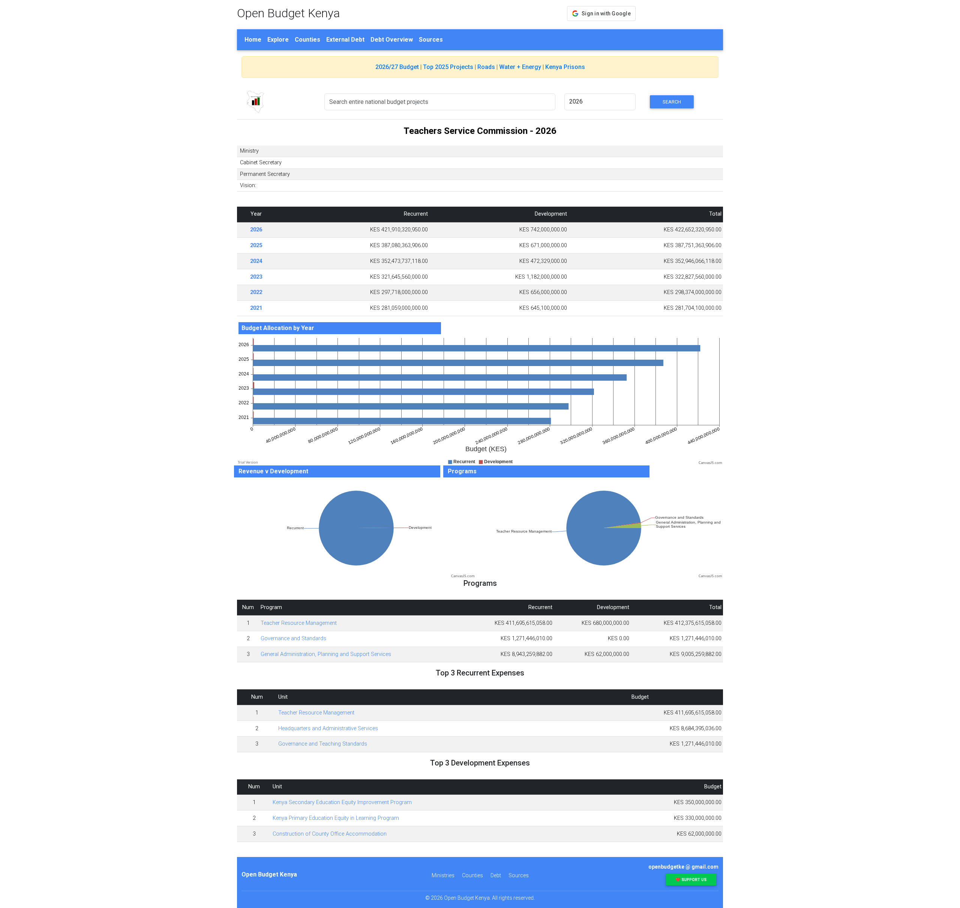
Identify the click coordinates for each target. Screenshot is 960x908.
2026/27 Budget (397, 67)
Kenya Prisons (565, 67)
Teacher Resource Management (299, 623)
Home (252, 39)
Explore (278, 39)
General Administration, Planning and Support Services (326, 654)
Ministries (443, 875)
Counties (307, 39)
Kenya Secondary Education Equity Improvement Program (342, 802)
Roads (486, 67)
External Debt (345, 39)
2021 (256, 308)
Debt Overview (391, 39)
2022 (256, 292)
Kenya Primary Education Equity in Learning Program (336, 818)
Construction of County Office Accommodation (330, 834)
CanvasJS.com (710, 463)
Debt (495, 875)
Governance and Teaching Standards (322, 744)
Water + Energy (520, 67)
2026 (256, 230)
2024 (256, 261)
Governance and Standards (293, 638)
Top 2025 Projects (448, 67)
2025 (256, 245)
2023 (256, 277)
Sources (431, 39)
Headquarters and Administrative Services (328, 728)
